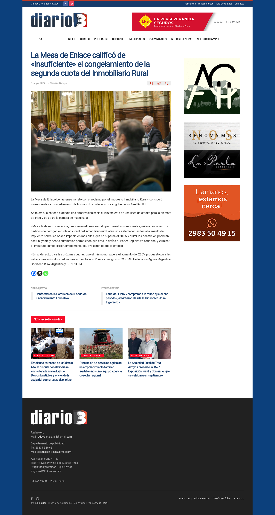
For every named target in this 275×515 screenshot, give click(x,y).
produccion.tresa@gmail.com (54, 451)
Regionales (137, 39)
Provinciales (158, 39)
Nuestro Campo (208, 39)
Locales (84, 39)
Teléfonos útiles (224, 3)
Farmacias (190, 3)
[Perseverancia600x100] (188, 21)
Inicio (71, 39)
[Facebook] (33, 273)
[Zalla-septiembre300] (212, 213)
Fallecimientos (205, 3)
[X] (39, 273)
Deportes (118, 39)
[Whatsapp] (45, 273)
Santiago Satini (100, 503)
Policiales (101, 39)
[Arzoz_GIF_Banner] (212, 86)
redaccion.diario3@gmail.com (54, 436)
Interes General (182, 39)
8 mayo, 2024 (38, 83)
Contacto (239, 3)
